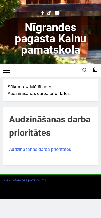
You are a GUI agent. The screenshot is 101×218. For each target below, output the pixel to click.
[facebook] (43, 13)
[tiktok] (49, 13)
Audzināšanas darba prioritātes (40, 149)
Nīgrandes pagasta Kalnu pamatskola (50, 38)
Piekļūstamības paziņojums (24, 180)
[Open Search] (84, 70)
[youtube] (57, 13)
